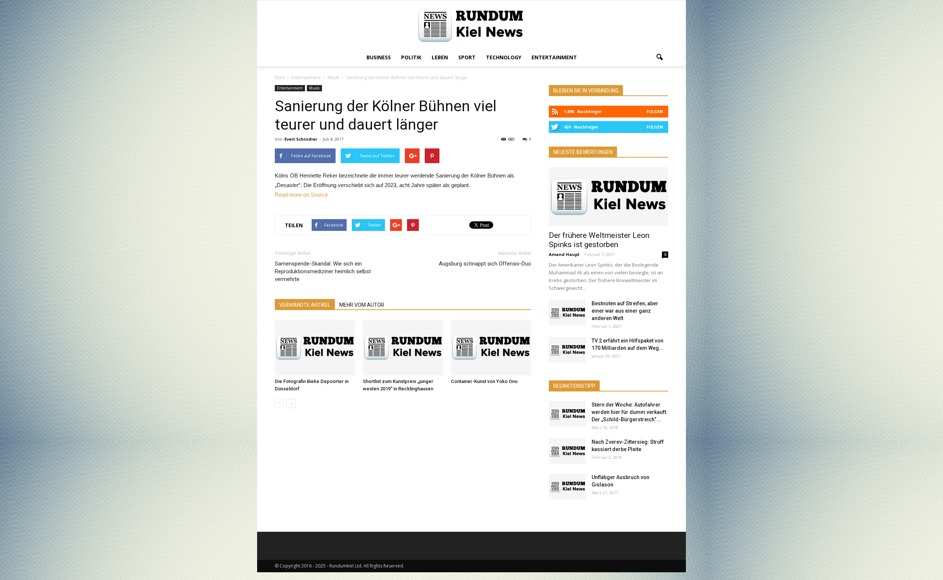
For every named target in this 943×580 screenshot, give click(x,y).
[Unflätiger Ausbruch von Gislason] (567, 486)
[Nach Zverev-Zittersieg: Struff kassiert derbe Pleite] (567, 451)
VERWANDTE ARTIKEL (304, 305)
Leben (440, 57)
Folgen (654, 111)
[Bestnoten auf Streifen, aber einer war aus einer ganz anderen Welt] (567, 313)
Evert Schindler (300, 139)
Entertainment (554, 57)
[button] (659, 57)
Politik (411, 57)
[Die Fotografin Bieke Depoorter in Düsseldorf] (315, 347)
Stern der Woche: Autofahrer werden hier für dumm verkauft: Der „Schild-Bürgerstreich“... (629, 412)
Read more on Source (301, 194)
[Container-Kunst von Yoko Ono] (491, 347)
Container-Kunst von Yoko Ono (484, 381)
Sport (467, 57)
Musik (314, 88)
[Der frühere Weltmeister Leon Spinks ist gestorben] (608, 196)
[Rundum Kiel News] (471, 25)
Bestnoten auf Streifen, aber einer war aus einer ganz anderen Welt (625, 310)
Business (379, 57)
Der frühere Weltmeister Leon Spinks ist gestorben (599, 240)
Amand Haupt (564, 254)
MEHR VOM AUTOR (361, 305)
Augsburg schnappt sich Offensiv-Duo (485, 263)
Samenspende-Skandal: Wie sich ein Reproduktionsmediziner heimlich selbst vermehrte (323, 271)
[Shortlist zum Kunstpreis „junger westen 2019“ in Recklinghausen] (403, 347)
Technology (503, 57)
